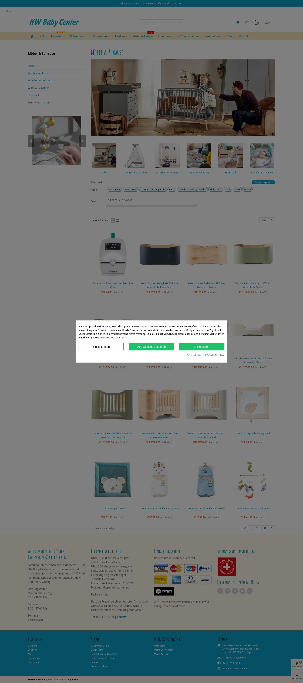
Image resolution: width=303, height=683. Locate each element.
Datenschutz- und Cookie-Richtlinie (205, 355)
